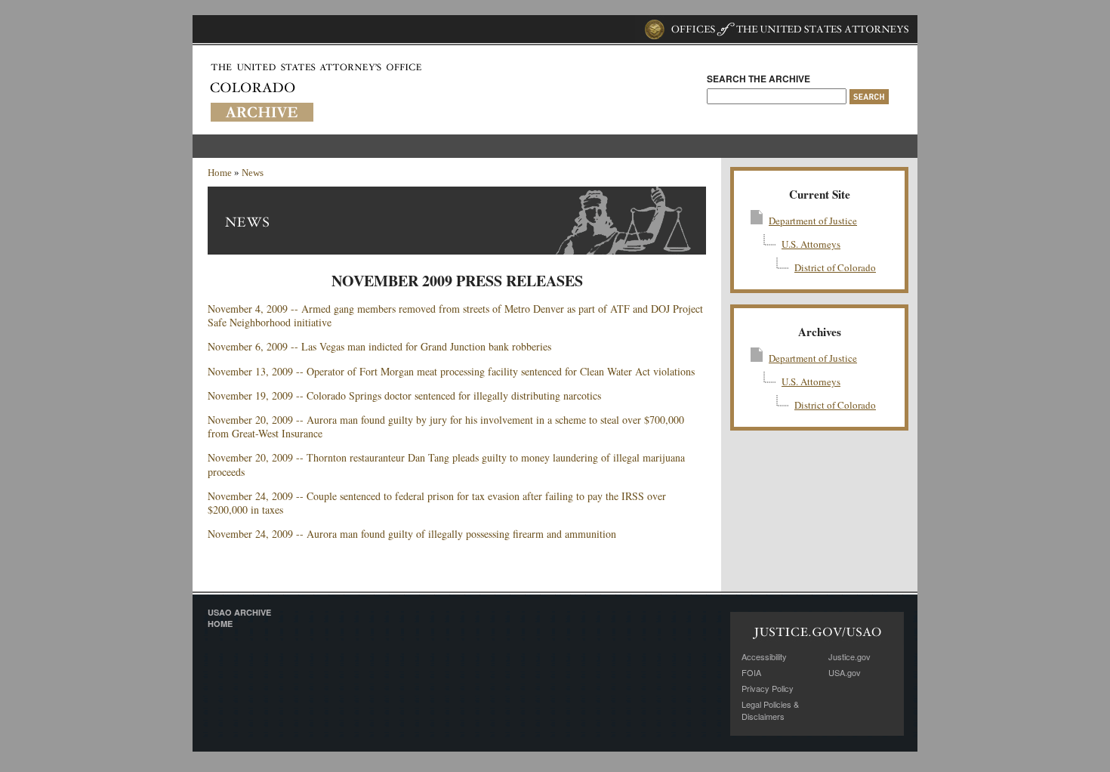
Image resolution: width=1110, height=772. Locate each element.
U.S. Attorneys (811, 244)
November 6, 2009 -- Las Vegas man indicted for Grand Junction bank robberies (379, 346)
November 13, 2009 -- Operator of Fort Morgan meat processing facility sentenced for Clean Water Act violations (451, 371)
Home (220, 172)
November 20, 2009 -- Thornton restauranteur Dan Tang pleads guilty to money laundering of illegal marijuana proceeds (446, 464)
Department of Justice (813, 220)
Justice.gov (849, 656)
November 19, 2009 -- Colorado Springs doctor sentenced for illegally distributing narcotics (404, 395)
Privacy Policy (768, 688)
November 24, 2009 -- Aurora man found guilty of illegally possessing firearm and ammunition (412, 534)
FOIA (751, 672)
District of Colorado (835, 267)
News (253, 172)
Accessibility (764, 656)
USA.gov (844, 672)
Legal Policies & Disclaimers (770, 710)
